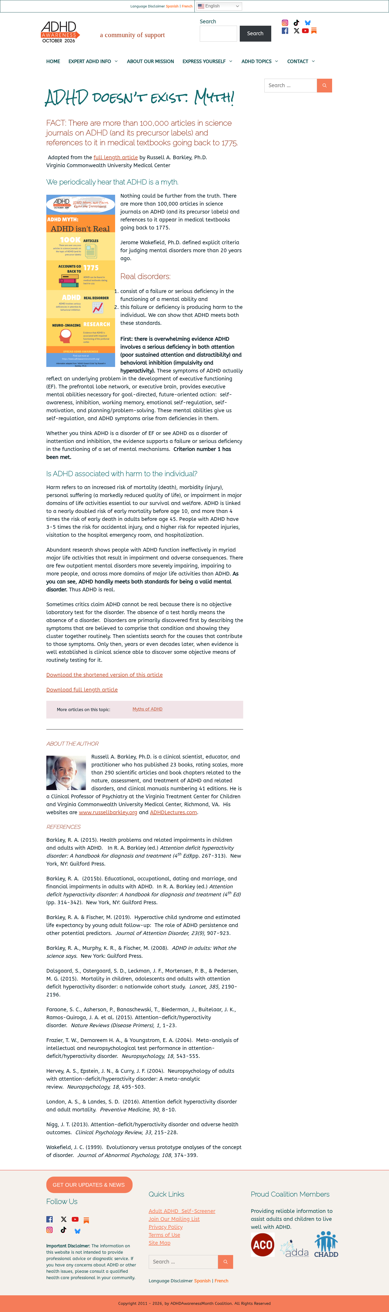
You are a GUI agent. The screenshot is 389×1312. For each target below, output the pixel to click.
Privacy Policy (166, 1227)
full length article (116, 157)
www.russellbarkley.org (108, 812)
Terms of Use (164, 1235)
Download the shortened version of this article (104, 675)
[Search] (324, 85)
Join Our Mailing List (174, 1219)
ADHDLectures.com (173, 812)
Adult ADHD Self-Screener (182, 1211)
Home (53, 61)
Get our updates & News (89, 1185)
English (212, 6)
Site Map (159, 1243)
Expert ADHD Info (90, 61)
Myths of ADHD (147, 709)
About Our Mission (150, 61)
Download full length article (82, 690)
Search (208, 22)
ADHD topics (257, 61)
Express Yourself (204, 61)
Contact (297, 61)
